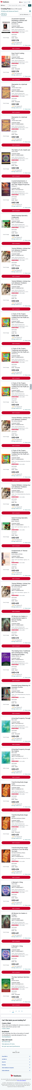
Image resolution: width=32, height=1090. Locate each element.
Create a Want (6, 1028)
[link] (30, 11)
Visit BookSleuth (6, 1037)
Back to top (16, 1052)
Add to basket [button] (16, 48)
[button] (26, 45)
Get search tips (6, 1041)
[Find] (29, 5)
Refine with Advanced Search (10, 11)
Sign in (25, 2)
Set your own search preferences (11, 1046)
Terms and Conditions (21, 1080)
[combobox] (18, 5)
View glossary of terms (8, 1044)
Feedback (30, 386)
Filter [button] (4, 14)
